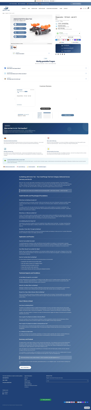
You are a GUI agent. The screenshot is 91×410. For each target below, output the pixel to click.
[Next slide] (76, 99)
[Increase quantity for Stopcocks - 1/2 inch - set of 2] (59, 37)
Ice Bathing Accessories (52, 8)
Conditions (26, 387)
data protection (27, 380)
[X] (58, 54)
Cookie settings (27, 382)
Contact (66, 8)
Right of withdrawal (28, 383)
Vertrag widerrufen (45, 399)
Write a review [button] (68, 115)
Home (3, 13)
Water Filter (34, 8)
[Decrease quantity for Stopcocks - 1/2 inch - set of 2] (56, 37)
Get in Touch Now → (25, 367)
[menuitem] (24, 8)
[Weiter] (51, 30)
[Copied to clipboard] (64, 54)
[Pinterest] (60, 54)
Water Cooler (42, 8)
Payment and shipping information (30, 385)
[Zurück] (12, 30)
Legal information (28, 375)
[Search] (86, 9)
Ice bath (24, 8)
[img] (19, 89)
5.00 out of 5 (26, 114)
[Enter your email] (87, 381)
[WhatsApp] (62, 54)
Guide (61, 8)
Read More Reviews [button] (45, 108)
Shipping (61, 20)
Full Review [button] (19, 104)
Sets (29, 8)
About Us (26, 377)
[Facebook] (56, 54)
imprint (25, 379)
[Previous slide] (15, 99)
